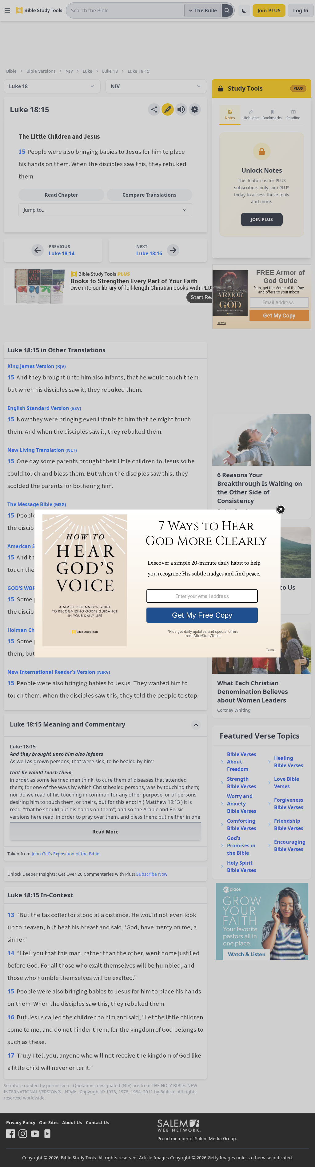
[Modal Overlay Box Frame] (157, 583)
